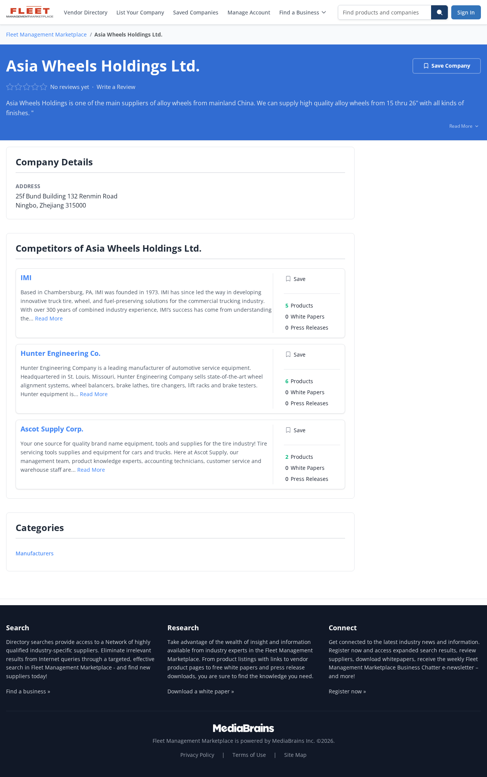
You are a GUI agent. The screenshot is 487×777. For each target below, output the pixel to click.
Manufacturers (35, 553)
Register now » (347, 691)
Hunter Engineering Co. (60, 353)
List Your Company (140, 12)
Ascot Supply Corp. (52, 428)
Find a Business (299, 12)
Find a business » (28, 691)
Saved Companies (195, 12)
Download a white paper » (200, 691)
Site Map (295, 754)
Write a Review (116, 86)
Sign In (466, 12)
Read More (49, 318)
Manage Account (249, 12)
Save (300, 278)
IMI (26, 277)
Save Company (450, 65)
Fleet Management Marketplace (46, 34)
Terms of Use (249, 754)
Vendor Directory (85, 12)
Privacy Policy (197, 754)
